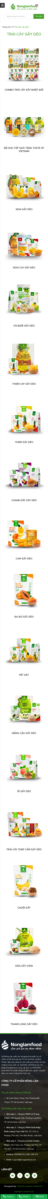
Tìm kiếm (38, 16)
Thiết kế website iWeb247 (30, 1186)
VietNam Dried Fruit (24, 1191)
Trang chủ (6, 27)
